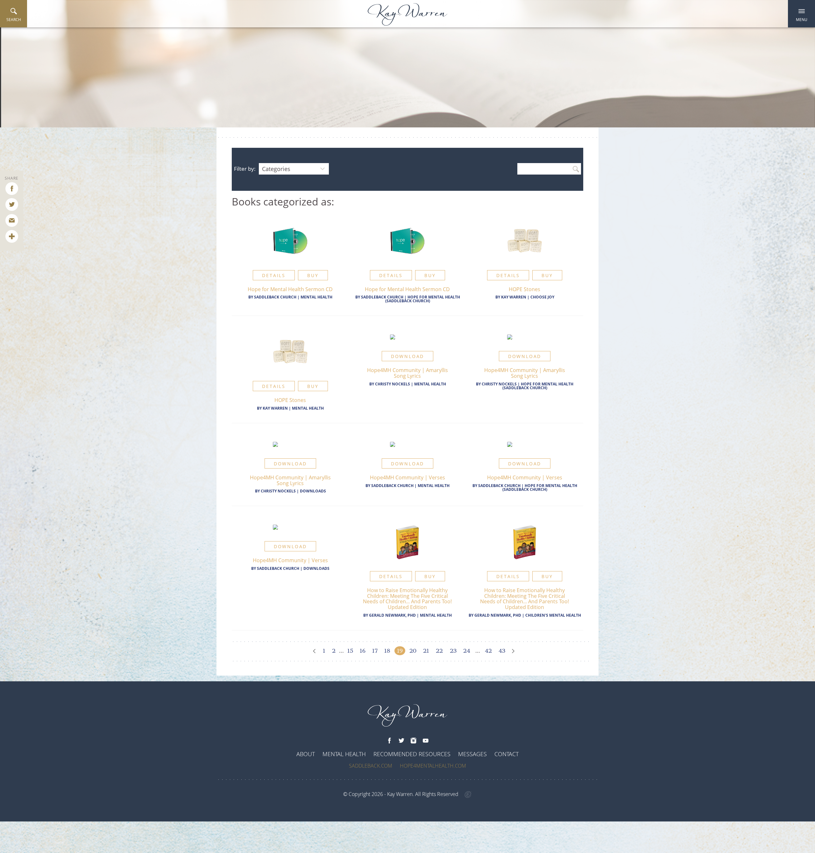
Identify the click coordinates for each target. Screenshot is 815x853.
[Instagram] (413, 741)
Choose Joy (542, 297)
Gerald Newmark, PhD (392, 615)
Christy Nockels (392, 384)
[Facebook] (389, 741)
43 (502, 651)
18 (387, 651)
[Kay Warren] (407, 14)
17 (375, 651)
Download (407, 356)
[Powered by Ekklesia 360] (468, 794)
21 (426, 651)
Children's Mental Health (553, 615)
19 (400, 651)
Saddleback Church (275, 297)
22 (439, 651)
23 (453, 651)
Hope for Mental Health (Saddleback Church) (422, 299)
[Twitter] (401, 741)
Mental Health (316, 297)
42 (488, 651)
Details (274, 275)
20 (412, 651)
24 (466, 651)
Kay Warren (513, 297)
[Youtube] (425, 741)
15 (350, 651)
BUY (312, 275)
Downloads (313, 491)
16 (362, 651)
